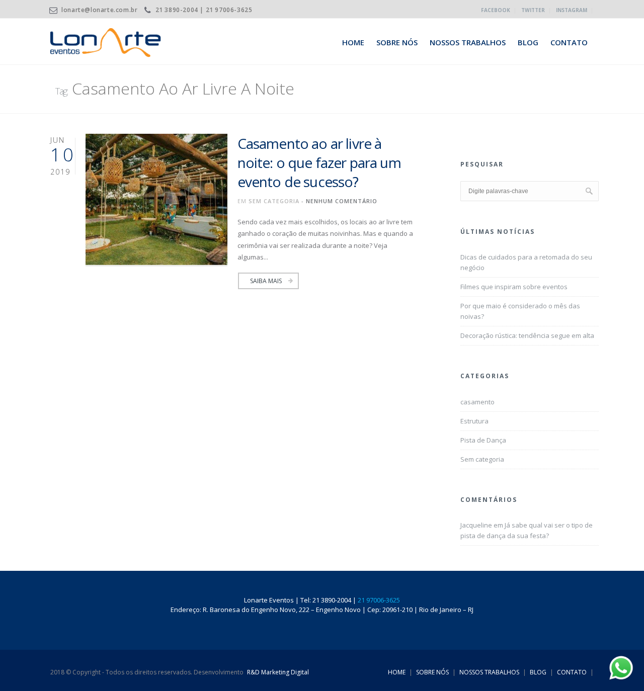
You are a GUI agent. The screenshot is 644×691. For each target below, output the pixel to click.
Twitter (533, 10)
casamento (477, 401)
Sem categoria (274, 201)
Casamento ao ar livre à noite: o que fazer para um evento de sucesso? (319, 162)
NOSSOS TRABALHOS (468, 42)
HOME (353, 42)
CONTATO (569, 42)
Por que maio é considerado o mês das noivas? (520, 311)
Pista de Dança (483, 440)
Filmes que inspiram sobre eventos (514, 286)
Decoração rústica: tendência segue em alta (527, 335)
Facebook (495, 10)
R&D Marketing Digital (278, 672)
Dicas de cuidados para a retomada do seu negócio (526, 262)
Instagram (571, 10)
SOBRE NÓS (397, 42)
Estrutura (474, 420)
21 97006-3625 (379, 599)
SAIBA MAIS (266, 281)
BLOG (528, 42)
